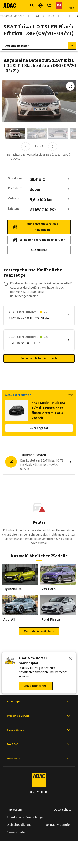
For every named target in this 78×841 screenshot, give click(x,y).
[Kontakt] (48, 5)
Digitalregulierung (19, 825)
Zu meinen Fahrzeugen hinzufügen (42, 240)
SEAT (36, 16)
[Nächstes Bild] (52, 146)
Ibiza (51, 16)
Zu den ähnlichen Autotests (39, 358)
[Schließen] (70, 659)
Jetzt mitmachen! (35, 686)
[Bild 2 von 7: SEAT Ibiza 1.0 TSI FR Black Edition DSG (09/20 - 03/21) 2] (37, 133)
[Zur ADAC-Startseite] (9, 5)
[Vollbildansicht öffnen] (70, 86)
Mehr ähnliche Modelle (39, 631)
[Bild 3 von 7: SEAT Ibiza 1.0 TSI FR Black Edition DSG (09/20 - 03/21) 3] (58, 133)
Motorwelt (13, 758)
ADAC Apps (13, 701)
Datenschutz (62, 809)
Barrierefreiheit (17, 832)
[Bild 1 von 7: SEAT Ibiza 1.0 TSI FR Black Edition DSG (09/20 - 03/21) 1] (15, 133)
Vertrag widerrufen (58, 825)
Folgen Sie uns (15, 730)
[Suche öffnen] (32, 5)
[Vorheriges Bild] (25, 146)
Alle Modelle (39, 250)
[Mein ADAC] (40, 5)
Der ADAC (12, 744)
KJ (64, 16)
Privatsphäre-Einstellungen (25, 817)
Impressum (14, 809)
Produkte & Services (19, 715)
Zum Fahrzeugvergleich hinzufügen (42, 226)
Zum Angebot (39, 428)
